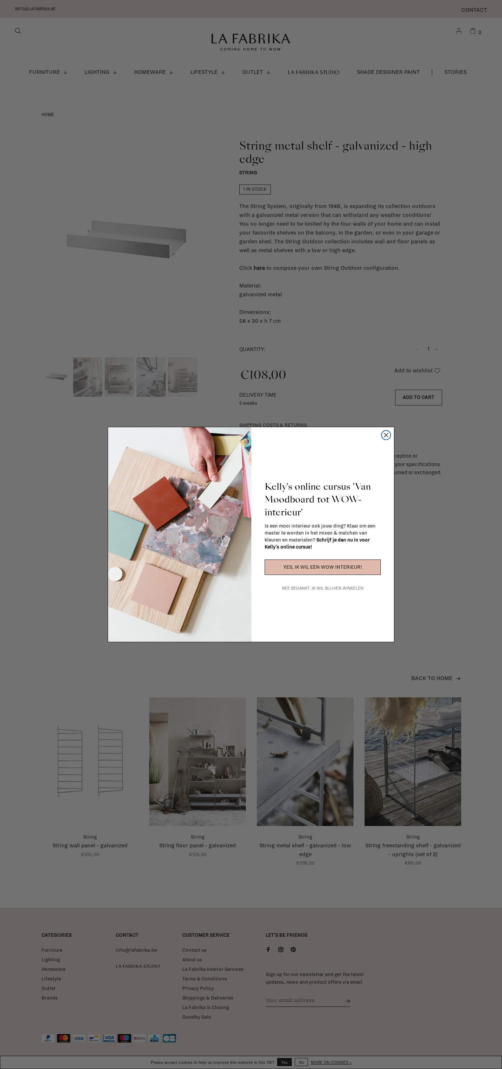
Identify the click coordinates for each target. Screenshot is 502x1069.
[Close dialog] (386, 435)
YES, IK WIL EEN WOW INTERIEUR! (322, 567)
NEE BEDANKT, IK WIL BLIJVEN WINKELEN (322, 588)
